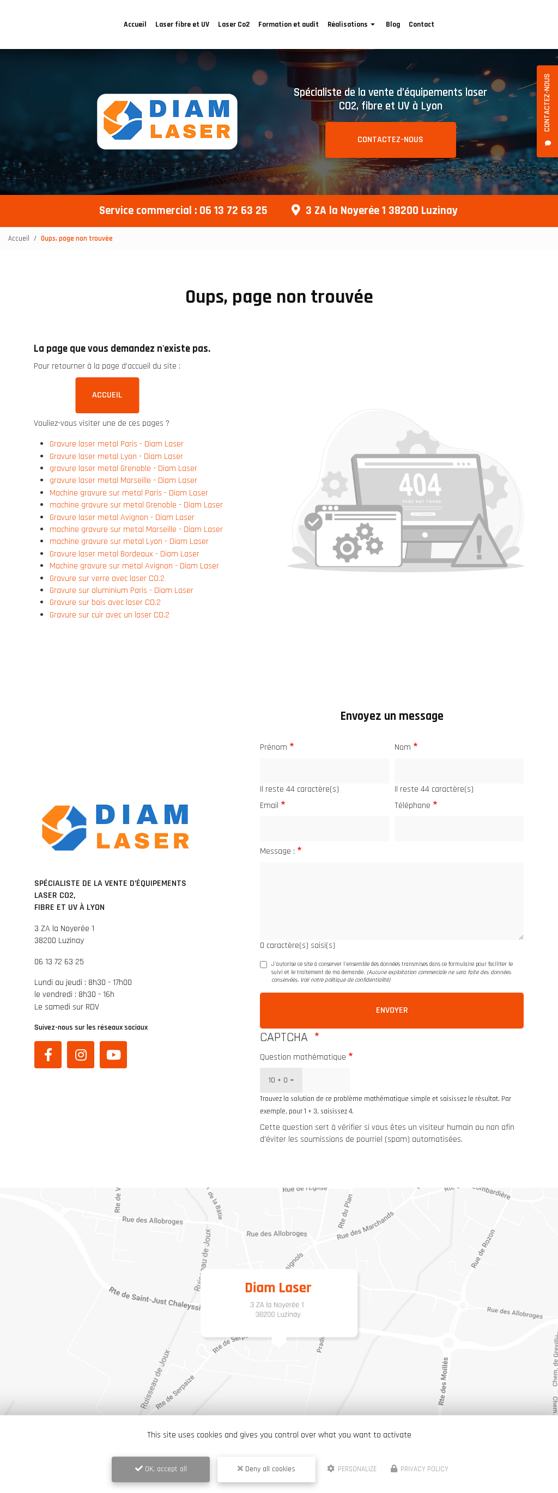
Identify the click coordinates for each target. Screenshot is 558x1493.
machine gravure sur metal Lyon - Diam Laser (129, 541)
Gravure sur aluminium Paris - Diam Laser (121, 590)
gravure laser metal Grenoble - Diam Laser (123, 468)
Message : (277, 851)
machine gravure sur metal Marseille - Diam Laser (136, 529)
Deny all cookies (269, 1469)
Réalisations (347, 24)
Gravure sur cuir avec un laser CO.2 (109, 615)
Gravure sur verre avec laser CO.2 (107, 578)
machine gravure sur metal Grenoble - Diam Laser (136, 505)
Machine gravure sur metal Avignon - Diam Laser (134, 566)
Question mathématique (303, 1057)
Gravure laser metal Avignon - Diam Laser (122, 517)
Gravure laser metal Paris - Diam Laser (117, 444)
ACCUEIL (107, 395)
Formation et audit (288, 24)
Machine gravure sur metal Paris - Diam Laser (129, 493)
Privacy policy (423, 1469)
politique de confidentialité (357, 980)
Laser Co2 (234, 24)
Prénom (273, 747)
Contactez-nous (390, 139)
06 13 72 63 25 (233, 211)
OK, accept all (165, 1469)
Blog (393, 24)
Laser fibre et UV (182, 24)
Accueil (135, 24)
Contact (421, 24)
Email (269, 805)
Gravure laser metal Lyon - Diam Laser (116, 456)
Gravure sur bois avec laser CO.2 (105, 602)
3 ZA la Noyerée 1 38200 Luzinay (382, 211)
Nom (403, 747)
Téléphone (412, 805)
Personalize (356, 1469)
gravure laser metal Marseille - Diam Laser (123, 480)
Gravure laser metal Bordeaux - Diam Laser (124, 554)
